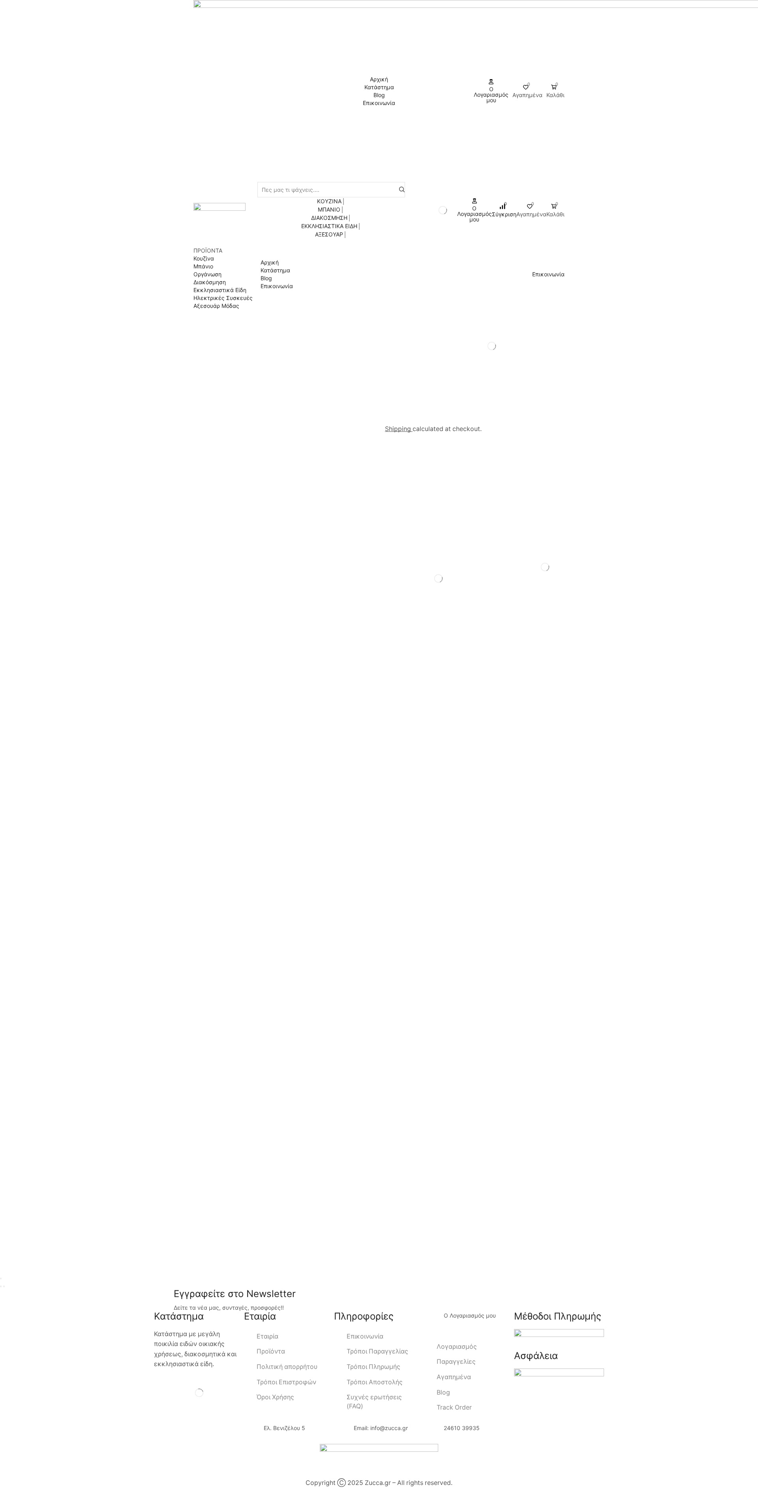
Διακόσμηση (209, 282)
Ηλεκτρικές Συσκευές (223, 297)
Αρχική (270, 262)
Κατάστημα (275, 270)
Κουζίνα (203, 258)
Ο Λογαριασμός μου (470, 1315)
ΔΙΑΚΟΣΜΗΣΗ (329, 217)
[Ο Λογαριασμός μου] (434, 1321)
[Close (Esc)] (1, 1278)
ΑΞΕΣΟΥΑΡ (329, 234)
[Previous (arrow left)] (1, 1286)
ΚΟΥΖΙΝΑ (329, 201)
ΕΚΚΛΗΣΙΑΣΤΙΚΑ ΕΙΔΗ (329, 226)
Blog (266, 278)
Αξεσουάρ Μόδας (216, 305)
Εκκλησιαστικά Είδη (219, 290)
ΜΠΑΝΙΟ (329, 209)
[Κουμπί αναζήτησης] (402, 189)
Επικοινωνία (277, 286)
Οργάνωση (207, 274)
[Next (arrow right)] (4, 1286)
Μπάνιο (203, 266)
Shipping (399, 429)
